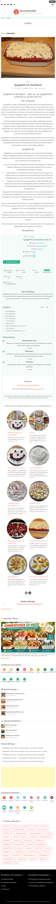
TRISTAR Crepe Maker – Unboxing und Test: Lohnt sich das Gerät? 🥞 (23, 755)
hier (32, 406)
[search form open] (14, 4)
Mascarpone (10, 311)
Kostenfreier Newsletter (10, 882)
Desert (28, 81)
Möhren (6, 841)
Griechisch (31, 672)
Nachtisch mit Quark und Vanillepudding (29, 604)
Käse (49, 833)
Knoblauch (21, 833)
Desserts (33, 252)
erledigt (30, 348)
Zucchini (21, 859)
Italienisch (40, 249)
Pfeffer (31, 844)
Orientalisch (11, 681)
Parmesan (7, 844)
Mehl (24, 837)
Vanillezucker (10, 319)
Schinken (7, 852)
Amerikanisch (5, 672)
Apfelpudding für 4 (13, 577)
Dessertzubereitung (42, 246)
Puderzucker (10, 316)
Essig (45, 826)
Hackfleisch (42, 830)
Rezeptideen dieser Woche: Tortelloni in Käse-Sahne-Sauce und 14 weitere (25, 751)
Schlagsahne (20, 852)
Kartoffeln (8, 833)
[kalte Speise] (34, 256)
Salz (48, 848)
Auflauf (7, 826)
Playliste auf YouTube (37, 389)
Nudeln (17, 841)
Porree (42, 844)
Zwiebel (43, 859)
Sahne (9, 323)
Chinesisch (11, 672)
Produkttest (8, 848)
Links (4, 886)
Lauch (6, 837)
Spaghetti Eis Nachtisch (28, 85)
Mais (15, 837)
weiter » (52, 2)
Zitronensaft (9, 321)
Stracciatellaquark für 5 (36, 468)
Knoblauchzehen (36, 833)
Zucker (32, 859)
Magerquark (10, 314)
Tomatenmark (29, 855)
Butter (26, 826)
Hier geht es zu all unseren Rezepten (28, 385)
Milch (34, 837)
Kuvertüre (9, 328)
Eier (36, 826)
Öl (17, 863)
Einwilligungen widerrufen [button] (38, 886)
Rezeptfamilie (28, 10)
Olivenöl (28, 841)
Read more (15, 441)
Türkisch (24, 681)
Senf (47, 852)
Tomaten (16, 855)
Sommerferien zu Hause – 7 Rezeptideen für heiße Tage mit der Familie (24, 758)
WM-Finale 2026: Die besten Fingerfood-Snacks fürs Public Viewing (23, 761)
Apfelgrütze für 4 (34, 503)
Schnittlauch (35, 852)
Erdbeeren (15, 326)
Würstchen (44, 855)
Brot (17, 826)
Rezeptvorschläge (8, 879)
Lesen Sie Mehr (5, 609)
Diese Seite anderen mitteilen (14, 39)
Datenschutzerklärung (44, 901)
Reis (19, 848)
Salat (38, 848)
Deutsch (17, 672)
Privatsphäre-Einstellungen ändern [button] (40, 879)
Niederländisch (5, 681)
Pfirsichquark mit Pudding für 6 (38, 577)
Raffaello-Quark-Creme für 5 (16, 468)
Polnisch (17, 681)
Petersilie (19, 844)
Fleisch (6, 830)
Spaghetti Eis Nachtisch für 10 (38, 541)
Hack (31, 830)
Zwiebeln (7, 863)
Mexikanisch (52, 672)
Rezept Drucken (10, 262)
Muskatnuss (45, 837)
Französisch (25, 672)
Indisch (38, 672)
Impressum (6, 889)
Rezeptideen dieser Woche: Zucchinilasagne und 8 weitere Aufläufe (23, 748)
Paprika (39, 841)
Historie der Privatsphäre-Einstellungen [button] (41, 882)
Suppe (6, 855)
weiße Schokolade (15, 331)
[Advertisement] (28, 777)
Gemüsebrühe (18, 830)
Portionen (42, 307)
